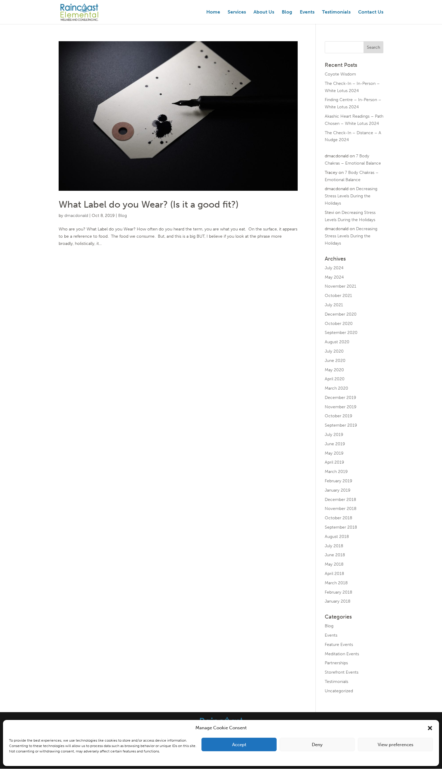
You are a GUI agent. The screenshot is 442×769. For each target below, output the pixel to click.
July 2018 (334, 545)
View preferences (395, 744)
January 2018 (337, 601)
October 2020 (339, 323)
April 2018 (334, 573)
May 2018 (334, 564)
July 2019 (334, 434)
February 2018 (338, 592)
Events (307, 12)
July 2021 (334, 304)
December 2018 (340, 499)
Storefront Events (341, 672)
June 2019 (335, 443)
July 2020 (334, 351)
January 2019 (337, 490)
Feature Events (339, 644)
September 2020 (341, 332)
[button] (430, 728)
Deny (317, 744)
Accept (239, 744)
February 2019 (338, 480)
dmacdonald (76, 215)
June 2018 (335, 554)
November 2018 (340, 508)
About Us (263, 12)
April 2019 (334, 462)
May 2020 (334, 369)
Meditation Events (342, 653)
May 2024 (334, 277)
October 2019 (338, 415)
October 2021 (338, 295)
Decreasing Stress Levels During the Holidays (351, 196)
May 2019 (334, 453)
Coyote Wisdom (340, 74)
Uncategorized (339, 690)
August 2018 (337, 536)
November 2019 (340, 406)
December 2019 (340, 397)
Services (237, 12)
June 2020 (335, 360)
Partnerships (336, 663)
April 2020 (335, 378)
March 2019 (336, 471)
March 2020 (336, 388)
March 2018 (336, 582)
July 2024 (334, 267)
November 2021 (340, 286)
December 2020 (341, 314)
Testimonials (336, 12)
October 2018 (338, 517)
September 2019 (341, 425)
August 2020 (337, 341)
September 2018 (341, 527)
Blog (287, 12)
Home (213, 12)
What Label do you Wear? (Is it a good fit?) (148, 204)
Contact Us (370, 12)
